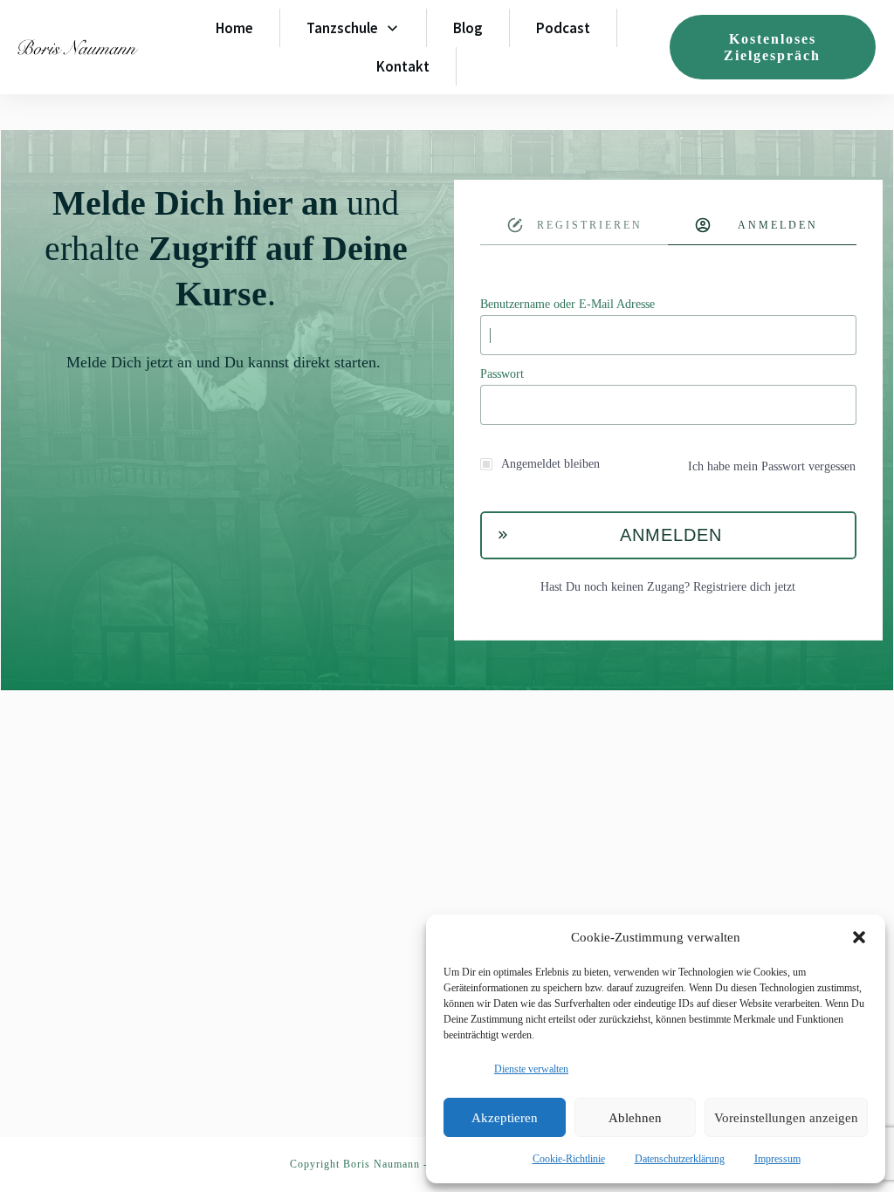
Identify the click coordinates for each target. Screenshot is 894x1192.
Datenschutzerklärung (680, 1159)
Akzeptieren (504, 1118)
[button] (859, 937)
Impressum (777, 1159)
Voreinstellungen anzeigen (786, 1118)
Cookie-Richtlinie (569, 1159)
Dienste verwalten (531, 1069)
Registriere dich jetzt (744, 586)
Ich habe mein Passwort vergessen (772, 466)
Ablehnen (635, 1118)
